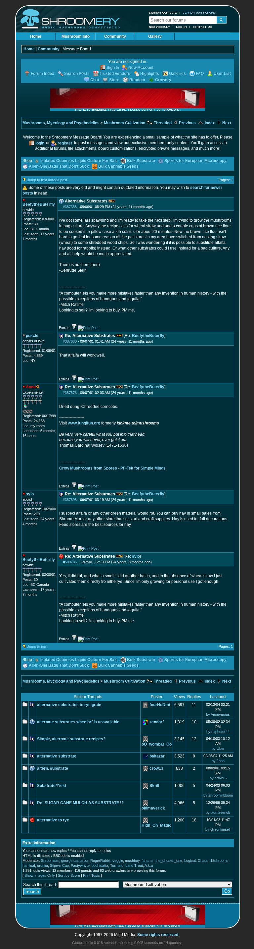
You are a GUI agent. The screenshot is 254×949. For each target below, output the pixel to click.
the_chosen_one (168, 861)
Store (114, 80)
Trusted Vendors (115, 73)
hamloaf (28, 865)
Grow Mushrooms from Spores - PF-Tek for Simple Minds (112, 468)
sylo (136, 556)
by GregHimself (218, 829)
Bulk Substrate (141, 160)
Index (209, 123)
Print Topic (91, 875)
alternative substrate (56, 756)
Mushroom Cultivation (124, 123)
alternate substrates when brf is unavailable (78, 722)
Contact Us (202, 27)
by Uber (218, 749)
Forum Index (42, 73)
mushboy (132, 861)
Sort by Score (69, 875)
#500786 (70, 562)
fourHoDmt (159, 704)
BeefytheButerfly (148, 335)
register (65, 143)
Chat (94, 80)
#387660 (70, 341)
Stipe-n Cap (59, 865)
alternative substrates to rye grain (69, 704)
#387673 (70, 393)
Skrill (154, 785)
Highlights (149, 73)
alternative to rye (53, 820)
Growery (163, 80)
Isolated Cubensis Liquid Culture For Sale (79, 160)
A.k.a (149, 865)
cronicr (42, 865)
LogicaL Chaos (196, 861)
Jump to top (36, 646)
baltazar (157, 756)
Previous (187, 123)
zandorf (156, 722)
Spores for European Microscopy (195, 160)
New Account (159, 27)
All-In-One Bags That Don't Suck (59, 166)
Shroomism (50, 861)
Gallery (155, 36)
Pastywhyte (80, 865)
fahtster (147, 861)
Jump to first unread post (47, 180)
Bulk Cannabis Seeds (118, 166)
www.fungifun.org (84, 423)
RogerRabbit (100, 861)
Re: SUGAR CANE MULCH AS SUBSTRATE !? (80, 803)
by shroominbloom (218, 795)
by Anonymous (218, 714)
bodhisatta (100, 865)
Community (115, 36)
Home (35, 36)
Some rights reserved (157, 934)
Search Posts (77, 73)
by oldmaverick (218, 812)
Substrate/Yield (51, 785)
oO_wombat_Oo (157, 744)
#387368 (70, 207)
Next (226, 123)
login (39, 143)
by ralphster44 (218, 732)
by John (218, 761)
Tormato (116, 865)
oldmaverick (153, 808)
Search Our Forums (199, 13)
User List (222, 73)
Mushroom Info (76, 36)
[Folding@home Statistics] (35, 412)
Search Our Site (163, 13)
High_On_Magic (156, 825)
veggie (117, 861)
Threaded (162, 123)
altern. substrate (52, 768)
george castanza (74, 861)
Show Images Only (39, 875)
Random (137, 80)
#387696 (70, 500)
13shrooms (219, 861)
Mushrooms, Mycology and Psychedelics (61, 123)
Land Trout (134, 865)
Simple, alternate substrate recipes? (71, 739)
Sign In (112, 67)
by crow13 (218, 778)
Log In (181, 27)
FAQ (200, 73)
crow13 (156, 768)
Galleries (177, 73)
